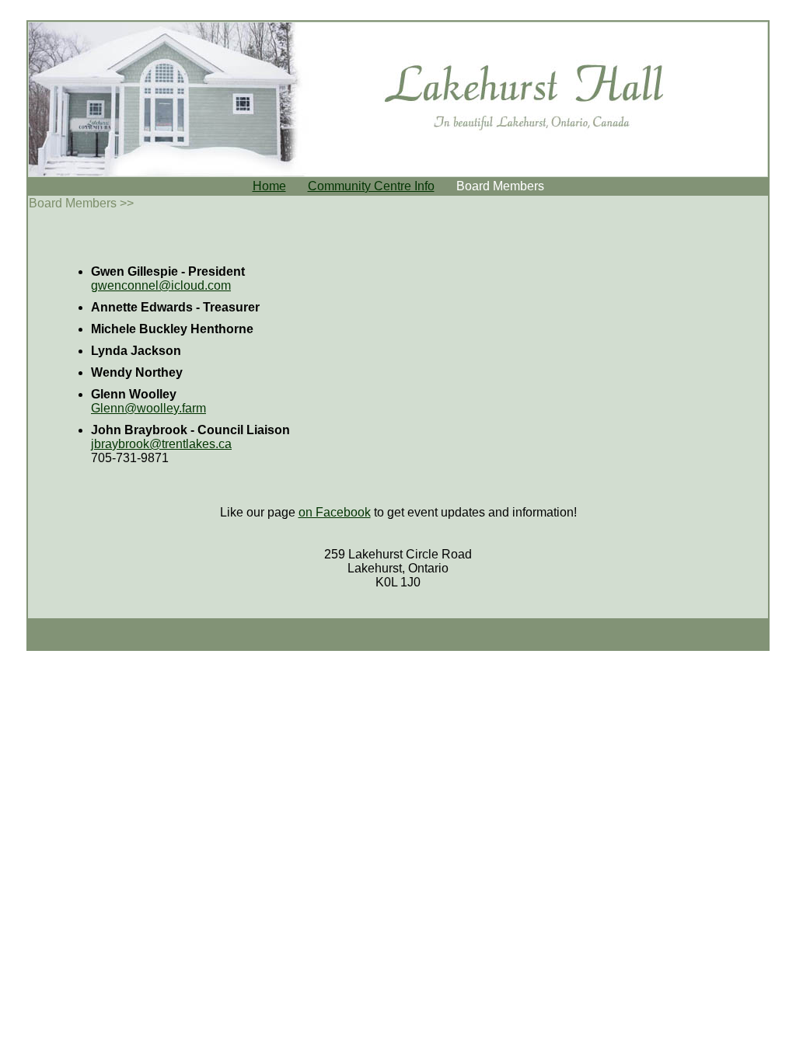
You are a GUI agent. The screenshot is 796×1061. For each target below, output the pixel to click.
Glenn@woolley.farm (148, 408)
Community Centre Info (371, 186)
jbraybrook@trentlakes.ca (161, 443)
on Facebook (334, 512)
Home (269, 186)
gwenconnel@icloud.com (161, 285)
